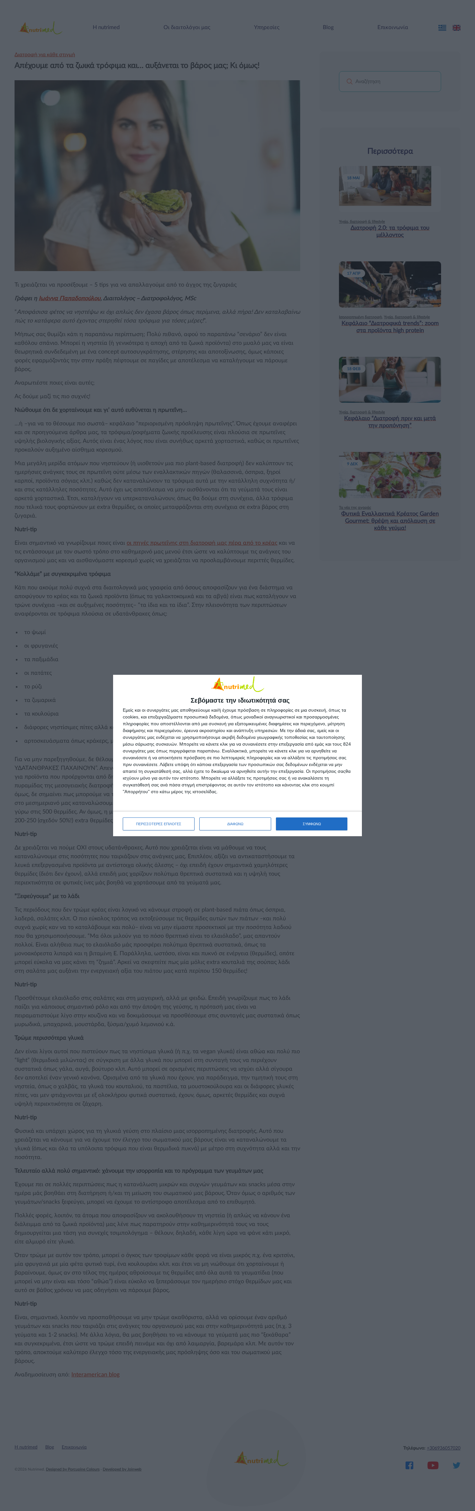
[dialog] (237, 755)
